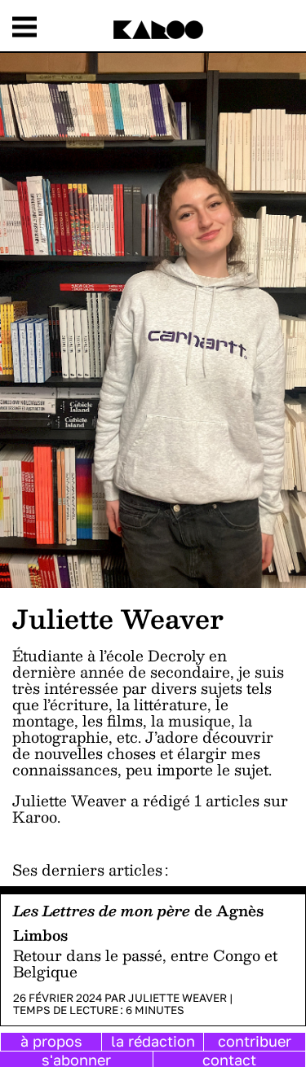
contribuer (254, 1041)
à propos (51, 1041)
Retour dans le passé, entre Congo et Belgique (145, 963)
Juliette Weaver (177, 997)
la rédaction (153, 1041)
